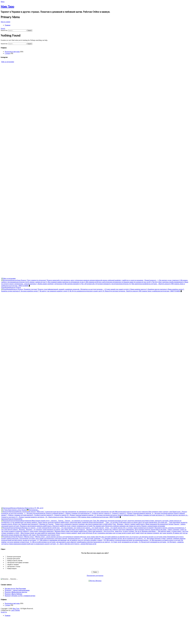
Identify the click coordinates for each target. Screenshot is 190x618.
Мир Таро (7, 6)
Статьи (7, 53)
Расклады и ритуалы (12, 52)
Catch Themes (15, 610)
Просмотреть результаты (95, 575)
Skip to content (5, 22)
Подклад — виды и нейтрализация (17, 590)
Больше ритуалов (13, 559)
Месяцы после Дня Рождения (15, 588)
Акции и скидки (13, 564)
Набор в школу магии (14, 560)
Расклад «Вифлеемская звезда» (16, 592)
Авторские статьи (13, 566)
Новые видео (12, 568)
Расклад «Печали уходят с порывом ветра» (20, 596)
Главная (7, 25)
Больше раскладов (14, 557)
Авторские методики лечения (17, 562)
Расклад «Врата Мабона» (13, 594)
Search (3, 28)
